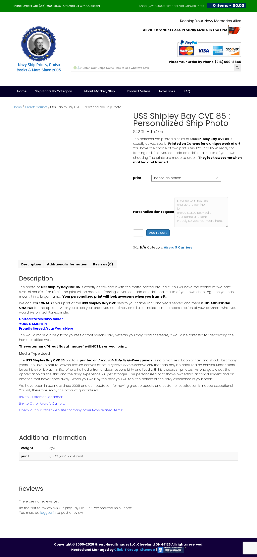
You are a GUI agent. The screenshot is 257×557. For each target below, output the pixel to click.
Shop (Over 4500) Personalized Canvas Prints (171, 6)
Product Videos (139, 91)
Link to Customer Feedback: (41, 397)
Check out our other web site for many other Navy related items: (70, 410)
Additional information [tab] (67, 264)
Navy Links (167, 91)
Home (22, 91)
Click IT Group (126, 549)
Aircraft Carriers (36, 107)
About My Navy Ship (99, 91)
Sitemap (147, 549)
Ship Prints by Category (53, 91)
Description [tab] (31, 264)
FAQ (187, 91)
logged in (48, 512)
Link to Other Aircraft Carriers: (42, 403)
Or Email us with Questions (82, 6)
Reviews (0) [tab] (103, 264)
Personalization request (153, 211)
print (137, 177)
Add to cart (158, 232)
